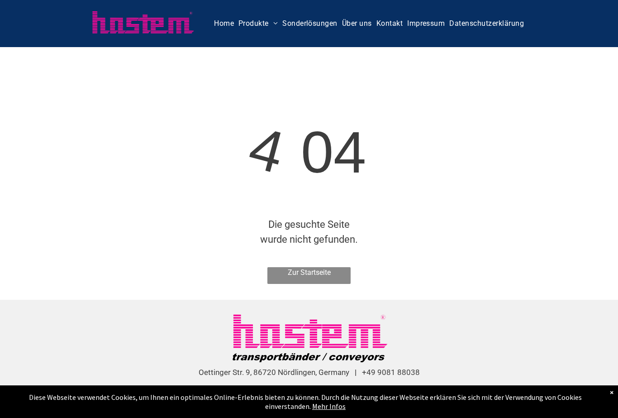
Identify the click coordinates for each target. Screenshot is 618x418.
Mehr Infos (329, 406)
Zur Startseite (309, 272)
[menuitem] (224, 23)
